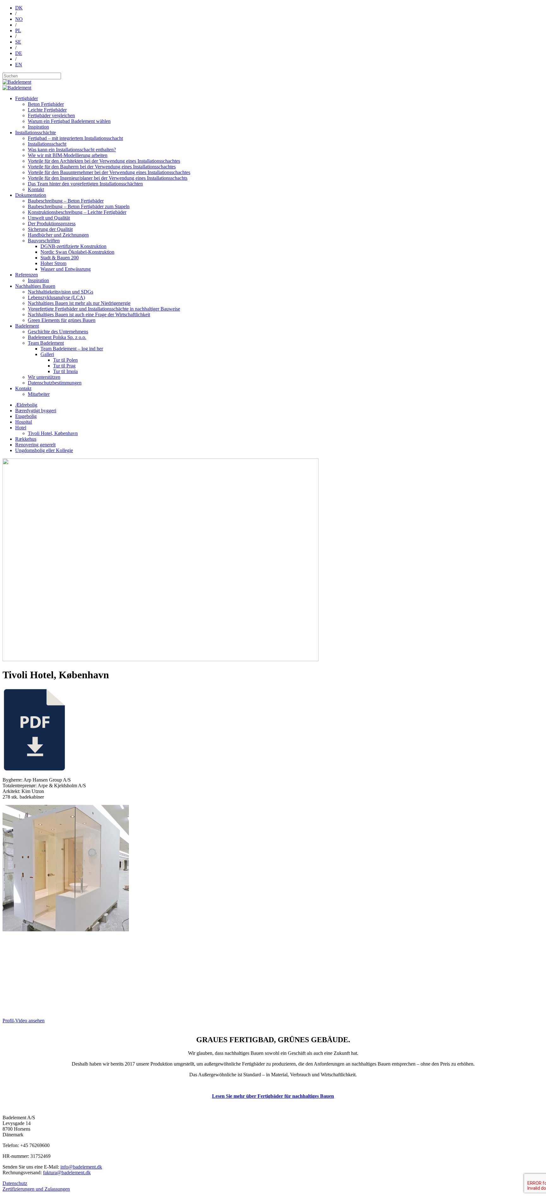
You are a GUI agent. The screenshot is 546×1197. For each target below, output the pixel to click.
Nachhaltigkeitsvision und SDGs (60, 291)
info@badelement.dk (81, 1167)
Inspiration (38, 127)
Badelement (27, 326)
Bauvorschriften (44, 240)
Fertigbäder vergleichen (51, 115)
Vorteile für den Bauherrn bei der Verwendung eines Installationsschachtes (102, 166)
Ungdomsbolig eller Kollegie (44, 450)
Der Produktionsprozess (52, 223)
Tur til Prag (64, 365)
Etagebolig (26, 416)
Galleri (47, 354)
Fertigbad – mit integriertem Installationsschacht (75, 138)
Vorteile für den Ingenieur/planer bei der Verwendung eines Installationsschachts (107, 178)
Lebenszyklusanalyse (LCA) (56, 297)
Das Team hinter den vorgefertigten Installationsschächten (85, 183)
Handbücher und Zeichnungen (58, 235)
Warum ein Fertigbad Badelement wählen (69, 121)
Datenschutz (15, 1183)
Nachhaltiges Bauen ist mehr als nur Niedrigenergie (79, 303)
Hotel (20, 427)
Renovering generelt (35, 444)
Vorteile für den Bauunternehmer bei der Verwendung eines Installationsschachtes (109, 172)
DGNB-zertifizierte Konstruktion (73, 246)
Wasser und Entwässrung (65, 269)
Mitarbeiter (39, 394)
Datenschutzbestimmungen (55, 382)
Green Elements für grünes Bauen (61, 320)
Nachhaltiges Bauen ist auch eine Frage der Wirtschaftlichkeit (89, 314)
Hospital (23, 422)
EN (18, 64)
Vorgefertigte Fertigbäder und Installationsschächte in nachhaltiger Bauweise (104, 308)
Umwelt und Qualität (49, 218)
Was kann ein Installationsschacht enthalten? (72, 149)
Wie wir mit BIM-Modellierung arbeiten (67, 155)
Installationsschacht (47, 144)
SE (18, 42)
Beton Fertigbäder (46, 104)
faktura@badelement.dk (67, 1172)
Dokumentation (30, 195)
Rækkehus (25, 439)
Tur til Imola (65, 371)
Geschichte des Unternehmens (58, 331)
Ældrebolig (26, 405)
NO (19, 19)
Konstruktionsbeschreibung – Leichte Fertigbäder (77, 212)
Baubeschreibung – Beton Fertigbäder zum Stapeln (79, 206)
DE (18, 53)
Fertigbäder (26, 98)
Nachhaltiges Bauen (35, 286)
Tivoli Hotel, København (53, 433)
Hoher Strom (53, 263)
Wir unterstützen (44, 377)
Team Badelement (46, 343)
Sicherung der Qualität (50, 229)
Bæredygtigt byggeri (35, 410)
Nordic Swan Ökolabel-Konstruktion (77, 252)
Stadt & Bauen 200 (59, 257)
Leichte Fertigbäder (47, 109)
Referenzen (26, 274)
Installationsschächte (35, 132)
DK (19, 7)
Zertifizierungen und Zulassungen (36, 1189)
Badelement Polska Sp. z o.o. (57, 337)
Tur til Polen (65, 360)
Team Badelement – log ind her (71, 348)
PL (18, 30)
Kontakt (36, 189)
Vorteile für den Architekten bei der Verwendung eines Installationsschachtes (104, 161)
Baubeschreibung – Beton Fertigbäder (66, 200)
